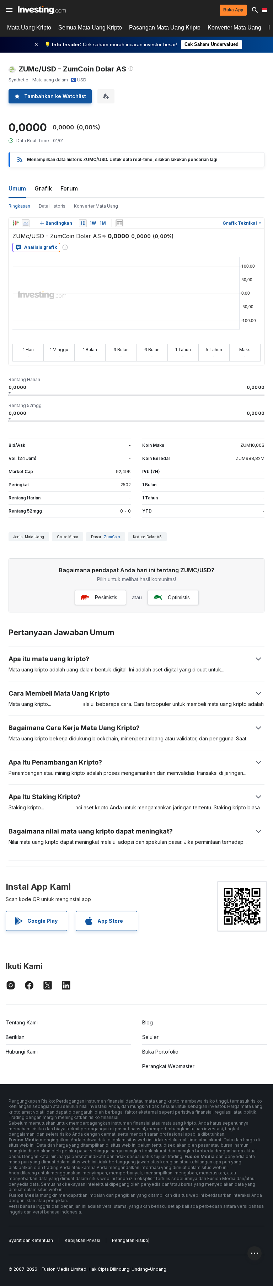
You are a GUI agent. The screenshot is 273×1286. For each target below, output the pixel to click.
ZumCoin (112, 537)
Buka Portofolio (160, 1052)
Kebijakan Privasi (82, 1240)
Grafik (43, 188)
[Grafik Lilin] (16, 223)
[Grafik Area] (26, 223)
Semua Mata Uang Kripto (90, 28)
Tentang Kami (22, 1022)
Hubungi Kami (22, 1052)
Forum (69, 188)
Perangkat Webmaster (168, 1066)
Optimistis (179, 597)
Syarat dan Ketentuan (31, 1240)
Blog (147, 1022)
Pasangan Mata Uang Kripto (164, 28)
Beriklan (15, 1037)
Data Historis (52, 206)
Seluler (150, 1037)
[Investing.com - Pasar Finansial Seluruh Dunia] (42, 10)
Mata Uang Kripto (29, 28)
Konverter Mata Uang (234, 28)
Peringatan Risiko (130, 1240)
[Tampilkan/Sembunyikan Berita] (119, 223)
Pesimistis (106, 597)
